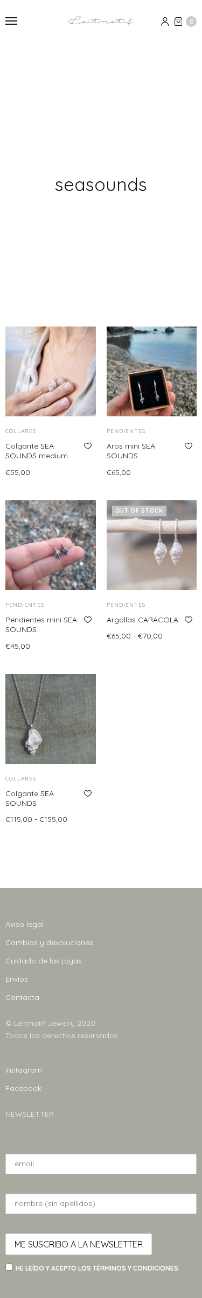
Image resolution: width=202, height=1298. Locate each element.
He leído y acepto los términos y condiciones (97, 1268)
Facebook (23, 1088)
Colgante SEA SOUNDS (29, 798)
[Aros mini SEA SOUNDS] (152, 372)
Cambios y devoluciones (49, 942)
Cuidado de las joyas (43, 961)
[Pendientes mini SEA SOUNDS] (50, 545)
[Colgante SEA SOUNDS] (50, 719)
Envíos (16, 979)
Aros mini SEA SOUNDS (131, 450)
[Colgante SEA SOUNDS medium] (50, 372)
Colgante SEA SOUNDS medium (36, 450)
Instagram (23, 1070)
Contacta (22, 997)
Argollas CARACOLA (142, 620)
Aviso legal (24, 924)
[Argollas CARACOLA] (152, 545)
